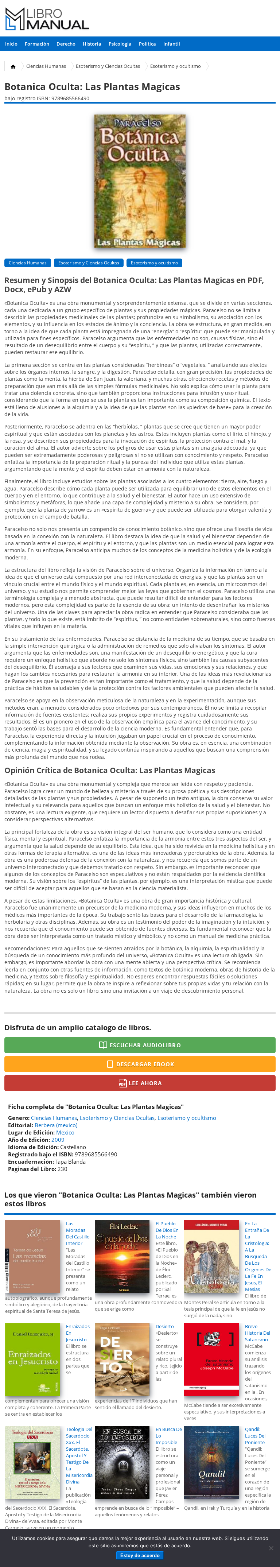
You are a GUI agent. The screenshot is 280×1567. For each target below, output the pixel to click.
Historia (92, 43)
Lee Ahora (145, 1083)
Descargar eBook (145, 1064)
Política (147, 43)
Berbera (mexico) (56, 1125)
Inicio (11, 43)
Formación (37, 43)
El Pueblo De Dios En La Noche (167, 1230)
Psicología (120, 43)
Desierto (165, 1326)
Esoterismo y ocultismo (175, 66)
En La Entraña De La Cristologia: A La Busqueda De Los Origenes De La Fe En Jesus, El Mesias (258, 1256)
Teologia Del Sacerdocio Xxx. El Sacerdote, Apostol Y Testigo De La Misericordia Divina (79, 1455)
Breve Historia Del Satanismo (257, 1333)
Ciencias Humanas (46, 66)
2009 (58, 1139)
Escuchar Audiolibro (145, 1045)
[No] (271, 1548)
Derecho (66, 43)
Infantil (171, 43)
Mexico (65, 1132)
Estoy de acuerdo (140, 1555)
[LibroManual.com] (47, 19)
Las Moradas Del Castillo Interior (78, 1233)
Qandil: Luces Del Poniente (255, 1436)
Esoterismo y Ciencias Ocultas (108, 66)
